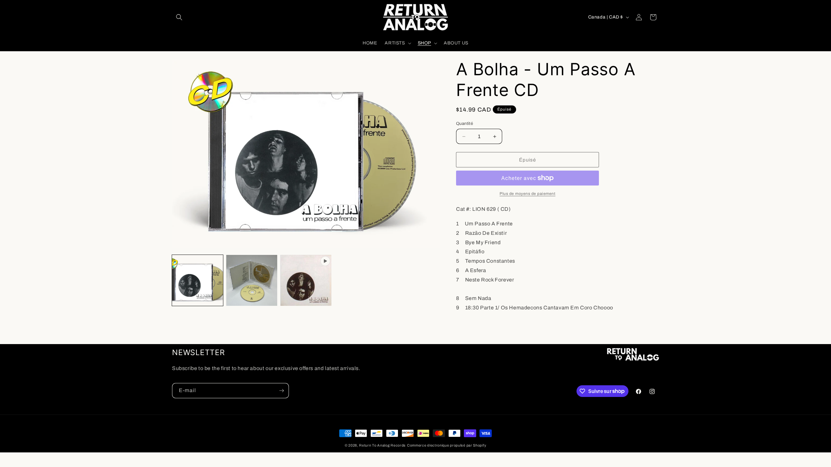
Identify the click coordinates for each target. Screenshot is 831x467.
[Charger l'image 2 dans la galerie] (251, 280)
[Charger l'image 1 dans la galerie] (197, 280)
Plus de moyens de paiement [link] (527, 193)
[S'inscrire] (281, 390)
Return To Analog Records (382, 445)
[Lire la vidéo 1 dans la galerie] (305, 280)
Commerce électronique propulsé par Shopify (446, 445)
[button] (179, 17)
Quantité (464, 123)
